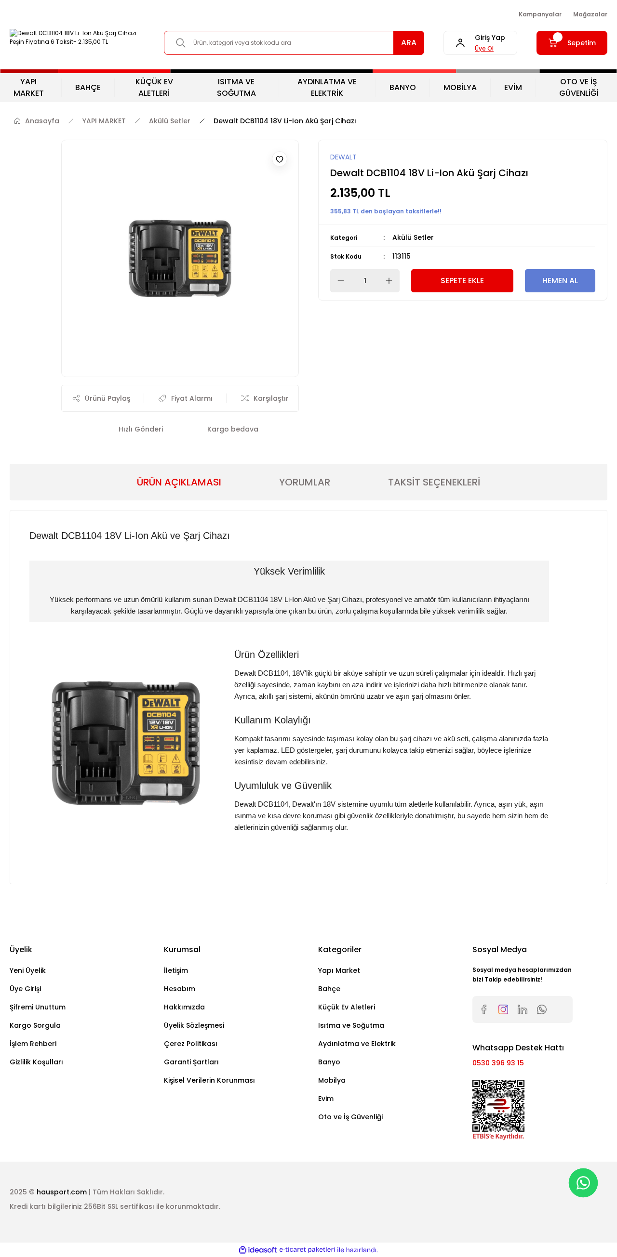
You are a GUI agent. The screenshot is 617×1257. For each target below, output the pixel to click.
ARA (408, 42)
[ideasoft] (258, 1250)
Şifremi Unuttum (38, 1007)
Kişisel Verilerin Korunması (209, 1080)
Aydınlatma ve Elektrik (357, 1043)
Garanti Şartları (191, 1062)
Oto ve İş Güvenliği (350, 1117)
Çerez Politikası (190, 1043)
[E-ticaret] (307, 1249)
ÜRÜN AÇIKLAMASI (179, 482)
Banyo (329, 1062)
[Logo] (77, 37)
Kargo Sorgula (35, 1025)
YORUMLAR (304, 482)
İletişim (176, 970)
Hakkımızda (184, 1007)
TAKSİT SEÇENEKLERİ (434, 482)
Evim (326, 1098)
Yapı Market (339, 970)
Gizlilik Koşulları (36, 1062)
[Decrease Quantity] (338, 280)
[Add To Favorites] (279, 159)
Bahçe (329, 989)
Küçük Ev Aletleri (346, 1007)
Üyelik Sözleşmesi (194, 1025)
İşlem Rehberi (33, 1043)
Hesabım (179, 989)
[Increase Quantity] (392, 280)
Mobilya (332, 1080)
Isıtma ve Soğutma (351, 1025)
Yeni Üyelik (28, 970)
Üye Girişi (25, 989)
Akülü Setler (413, 237)
